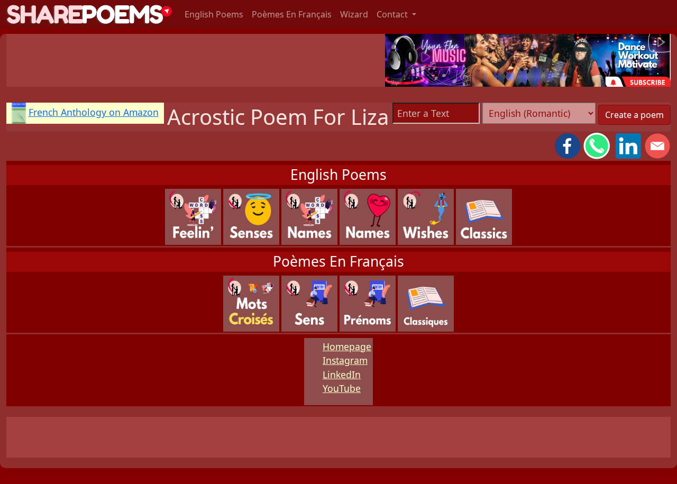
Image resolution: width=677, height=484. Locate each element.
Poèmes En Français (292, 14)
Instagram (345, 360)
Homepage (347, 346)
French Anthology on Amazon (94, 112)
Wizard (354, 14)
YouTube (342, 388)
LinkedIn (342, 374)
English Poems (214, 14)
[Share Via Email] (657, 145)
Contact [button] (393, 14)
